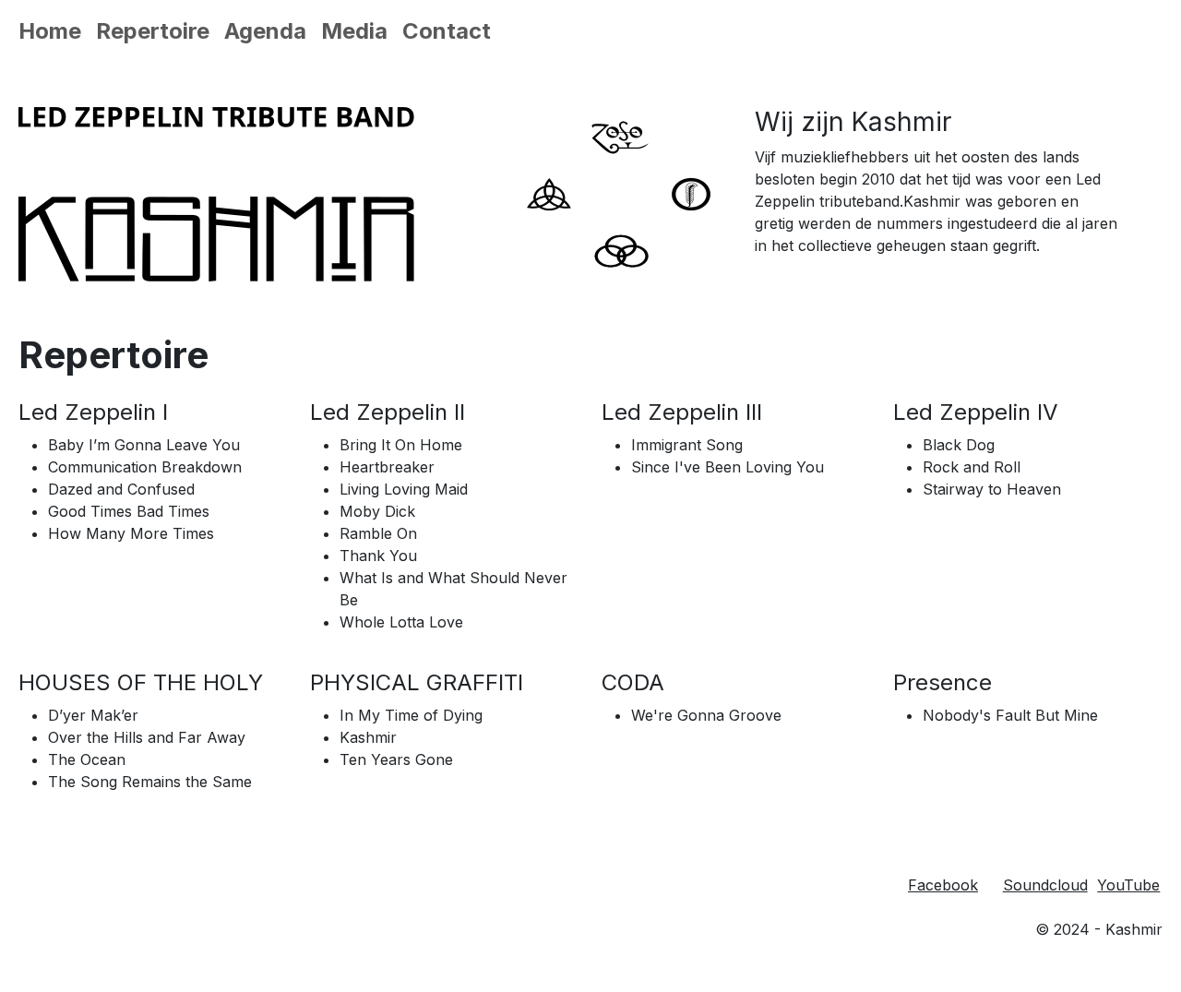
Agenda (265, 31)
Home (49, 31)
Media (354, 31)
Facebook (943, 885)
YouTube (1128, 885)
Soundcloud (1045, 885)
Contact (446, 31)
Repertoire (152, 31)
